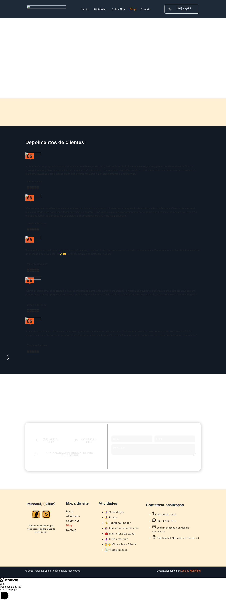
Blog (133, 9)
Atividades (100, 9)
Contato (146, 9)
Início (84, 9)
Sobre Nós (118, 9)
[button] (113, 594)
